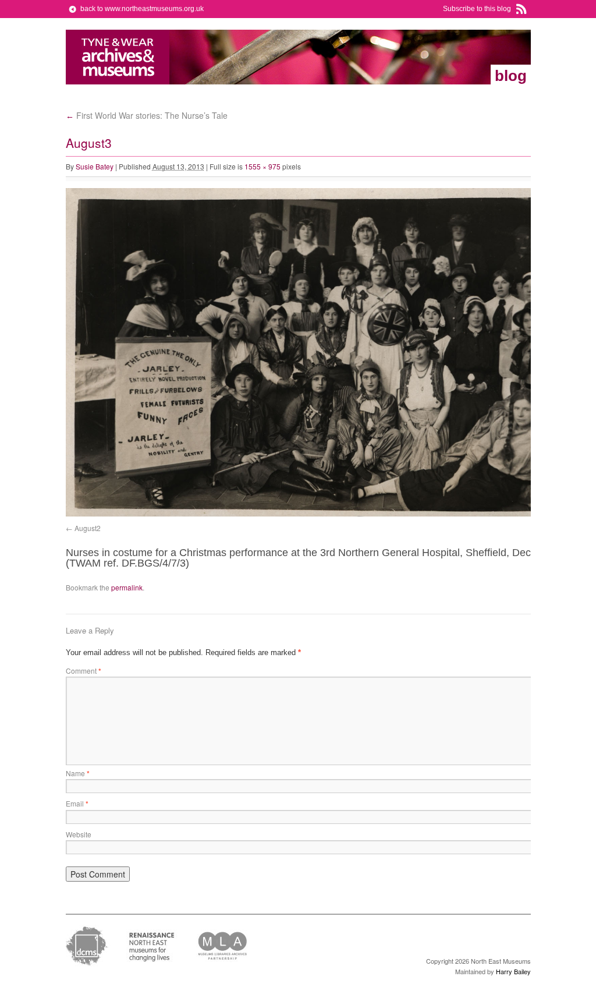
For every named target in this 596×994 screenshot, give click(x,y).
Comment (83, 670)
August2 (87, 528)
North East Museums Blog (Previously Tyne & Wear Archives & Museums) (118, 57)
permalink (127, 587)
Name (78, 773)
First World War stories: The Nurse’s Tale (147, 115)
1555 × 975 (262, 166)
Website (78, 834)
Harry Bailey (513, 971)
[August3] (328, 514)
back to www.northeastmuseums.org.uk (142, 9)
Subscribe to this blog (477, 9)
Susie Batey (94, 166)
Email (77, 803)
